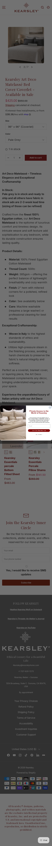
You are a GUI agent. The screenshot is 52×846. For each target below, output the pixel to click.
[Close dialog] (50, 407)
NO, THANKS (39, 434)
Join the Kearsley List (39, 430)
